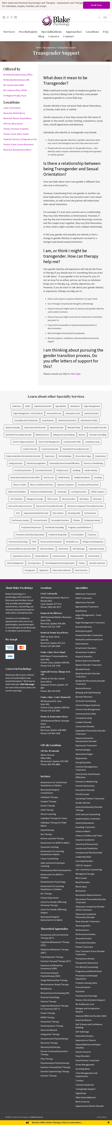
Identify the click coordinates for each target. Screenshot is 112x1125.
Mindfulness (46, 988)
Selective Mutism (47, 549)
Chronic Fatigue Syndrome (23, 442)
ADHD (27, 406)
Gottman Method (49, 1030)
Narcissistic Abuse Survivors (20, 506)
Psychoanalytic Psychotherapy (55, 1063)
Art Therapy (46, 893)
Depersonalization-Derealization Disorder (23, 456)
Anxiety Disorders (91, 413)
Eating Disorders (16, 463)
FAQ (105, 31)
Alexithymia (75, 406)
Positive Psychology (50, 997)
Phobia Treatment (84, 946)
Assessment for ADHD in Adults (55, 842)
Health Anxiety (64, 477)
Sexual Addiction (41, 556)
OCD (18, 513)
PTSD (34, 541)
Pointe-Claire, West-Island (15, 134)
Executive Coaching (50, 847)
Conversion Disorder (50, 449)
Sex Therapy (46, 834)
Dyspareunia (100, 456)
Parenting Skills (74, 513)
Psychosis (92, 534)
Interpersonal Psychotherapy (54, 1038)
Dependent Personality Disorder (76, 449)
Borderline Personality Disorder (19, 434)
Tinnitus (82, 563)
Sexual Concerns (59, 556)
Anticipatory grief (84, 631)
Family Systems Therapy (52, 1025)
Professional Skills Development (56, 870)
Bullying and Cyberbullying (64, 434)
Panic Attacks (58, 513)
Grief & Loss (49, 477)
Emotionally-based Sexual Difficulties (65, 463)
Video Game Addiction (62, 570)
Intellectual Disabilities (17, 492)
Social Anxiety (93, 556)
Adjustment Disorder (42, 406)
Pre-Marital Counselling (54, 527)
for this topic (74, 373)
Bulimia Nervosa (42, 434)
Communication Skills (72, 442)
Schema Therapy (48, 1001)
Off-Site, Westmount (13, 123)
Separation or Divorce (22, 556)
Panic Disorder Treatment (88, 921)
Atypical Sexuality (13, 427)
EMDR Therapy (47, 1017)
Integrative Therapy (50, 1034)
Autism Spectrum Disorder (35, 427)
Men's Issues (52, 499)
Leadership (62, 492)
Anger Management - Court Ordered (28, 413)
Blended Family (74, 427)
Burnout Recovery (84, 696)
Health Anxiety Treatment (88, 818)
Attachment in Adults (89, 420)
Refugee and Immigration (93, 541)
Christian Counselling (97, 434)
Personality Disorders (60, 520)
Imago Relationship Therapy (54, 980)
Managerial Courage (35, 499)
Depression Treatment (86, 745)
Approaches (74, 31)
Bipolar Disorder (57, 427)
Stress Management (15, 563)
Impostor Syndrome (65, 484)
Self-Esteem (63, 549)
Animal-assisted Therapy (52, 838)
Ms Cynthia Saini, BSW (13, 85)
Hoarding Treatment (85, 827)
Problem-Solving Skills (58, 534)
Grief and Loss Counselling (88, 814)
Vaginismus (43, 570)
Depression (49, 456)
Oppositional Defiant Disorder (36, 513)
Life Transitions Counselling (89, 869)
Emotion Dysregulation (36, 463)
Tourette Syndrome (97, 563)
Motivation (97, 499)
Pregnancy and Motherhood (79, 527)
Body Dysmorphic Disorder (95, 427)
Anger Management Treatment (90, 622)
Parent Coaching (48, 814)
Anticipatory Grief (73, 413)
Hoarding (98, 477)
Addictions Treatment (86, 593)
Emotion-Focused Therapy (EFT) (56, 961)
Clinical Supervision (50, 897)
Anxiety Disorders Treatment (89, 635)
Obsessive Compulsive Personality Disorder (85, 506)
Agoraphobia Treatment (87, 606)
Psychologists (28, 31)
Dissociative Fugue (83, 456)
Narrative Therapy (49, 1042)
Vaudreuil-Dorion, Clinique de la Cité (20, 139)
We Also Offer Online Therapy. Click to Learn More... (57, 1122)
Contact (68, 36)
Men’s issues (81, 878)
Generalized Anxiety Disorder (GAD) (24, 477)
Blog (41, 36)
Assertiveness (48, 420)
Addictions (16, 406)
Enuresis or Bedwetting (93, 463)
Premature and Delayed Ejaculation (30, 534)
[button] (109, 1122)
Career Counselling (49, 858)
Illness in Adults (20, 484)
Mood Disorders (68, 499)
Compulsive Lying (92, 442)
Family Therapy (48, 805)
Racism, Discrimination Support (90, 1000)
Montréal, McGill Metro (14, 113)
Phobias (76, 520)
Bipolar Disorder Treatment (89, 664)
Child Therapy (47, 809)
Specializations (51, 31)
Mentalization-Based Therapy (55, 984)
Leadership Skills (83, 856)
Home (38, 47)
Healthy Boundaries (82, 477)
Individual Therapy (49, 797)
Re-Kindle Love (72, 541)
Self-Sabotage (79, 549)
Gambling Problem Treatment (90, 798)
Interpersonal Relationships (41, 492)
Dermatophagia (65, 456)
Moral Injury (84, 499)
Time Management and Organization (59, 563)
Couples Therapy (48, 801)
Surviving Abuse (34, 563)
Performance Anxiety (20, 520)
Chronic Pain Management (49, 442)
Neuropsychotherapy (50, 1047)
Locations (92, 31)
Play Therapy (47, 1058)
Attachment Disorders (67, 420)
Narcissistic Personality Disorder (49, 506)
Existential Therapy (50, 1021)
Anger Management (92, 406)
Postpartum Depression (31, 527)
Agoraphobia (61, 406)
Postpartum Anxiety (92, 520)
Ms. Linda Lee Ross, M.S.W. (15, 90)
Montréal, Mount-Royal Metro (17, 118)
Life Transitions (16, 499)
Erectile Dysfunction (23, 470)
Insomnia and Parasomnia (88, 484)
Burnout (82, 434)
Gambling (76, 470)
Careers (53, 36)
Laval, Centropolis (11, 107)
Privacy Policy (102, 1117)
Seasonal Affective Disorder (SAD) (22, 549)
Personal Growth (40, 520)
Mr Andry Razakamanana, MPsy (17, 74)
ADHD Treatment (84, 598)
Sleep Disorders (77, 556)
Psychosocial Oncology (18, 541)
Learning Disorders (78, 492)
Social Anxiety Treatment (87, 1060)
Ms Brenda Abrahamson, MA (16, 79)
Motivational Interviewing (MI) (55, 993)
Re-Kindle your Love (85, 1004)
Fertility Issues (62, 470)
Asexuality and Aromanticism (26, 420)
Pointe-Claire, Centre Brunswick (18, 144)
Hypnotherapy (47, 830)
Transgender (30, 570)
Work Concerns (81, 570)
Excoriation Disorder (44, 470)
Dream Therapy (48, 1013)
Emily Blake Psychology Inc (20, 1117)
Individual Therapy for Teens (54, 818)
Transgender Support (85, 1089)
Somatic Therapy (49, 1075)
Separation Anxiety (96, 549)
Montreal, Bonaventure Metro (17, 149)
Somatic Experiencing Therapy (55, 1071)
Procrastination (77, 534)
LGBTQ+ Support (97, 492)
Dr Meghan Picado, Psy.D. (14, 95)
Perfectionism (90, 513)
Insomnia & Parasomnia (87, 844)
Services (9, 31)
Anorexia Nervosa (54, 413)
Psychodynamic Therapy (52, 957)
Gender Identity (91, 470)
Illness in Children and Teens (41, 484)
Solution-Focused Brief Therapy (55, 1067)
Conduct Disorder (30, 449)
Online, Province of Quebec (16, 128)
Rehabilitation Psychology (53, 881)
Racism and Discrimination (51, 541)
